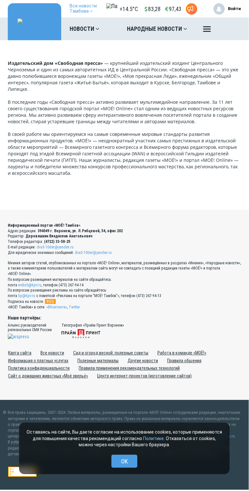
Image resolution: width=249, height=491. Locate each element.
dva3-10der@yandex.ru (55, 247)
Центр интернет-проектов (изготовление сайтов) (144, 375)
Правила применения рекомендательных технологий (129, 368)
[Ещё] (207, 30)
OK (124, 461)
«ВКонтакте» (56, 307)
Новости (83, 28)
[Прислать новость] (191, 9)
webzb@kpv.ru (29, 285)
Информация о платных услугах (38, 360)
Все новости (52, 352)
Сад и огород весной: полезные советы (110, 352)
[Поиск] (229, 29)
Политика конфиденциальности (39, 368)
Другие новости (143, 360)
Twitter (74, 307)
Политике (153, 438)
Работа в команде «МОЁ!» (181, 352)
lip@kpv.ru (26, 295)
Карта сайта (19, 352)
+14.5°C (128, 9)
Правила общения (184, 360)
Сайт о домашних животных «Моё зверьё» (48, 375)
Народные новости (155, 28)
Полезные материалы (98, 360)
